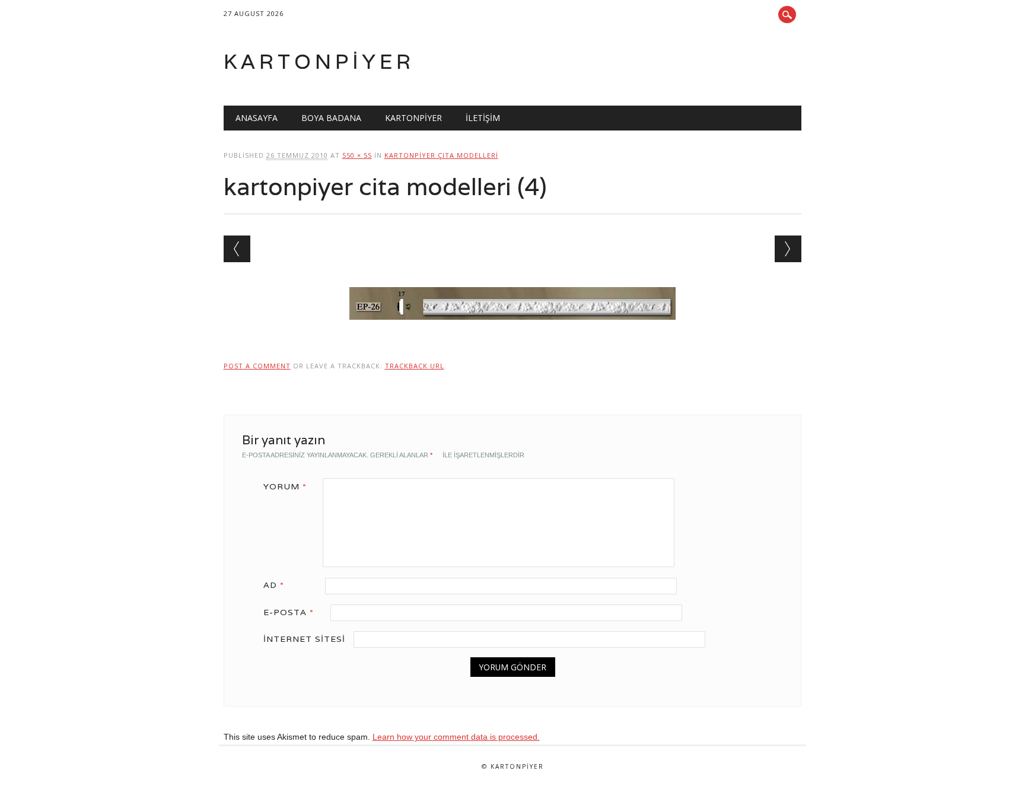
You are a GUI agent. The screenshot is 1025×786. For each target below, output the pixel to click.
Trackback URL (414, 365)
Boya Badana (331, 117)
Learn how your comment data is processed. (456, 737)
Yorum (285, 486)
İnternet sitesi (304, 639)
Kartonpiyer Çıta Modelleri (441, 155)
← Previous (237, 249)
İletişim (483, 117)
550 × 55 (357, 155)
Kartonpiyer (319, 61)
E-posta (288, 612)
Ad (273, 585)
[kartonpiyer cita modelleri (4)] (512, 331)
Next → (788, 249)
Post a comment (257, 365)
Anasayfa (256, 117)
